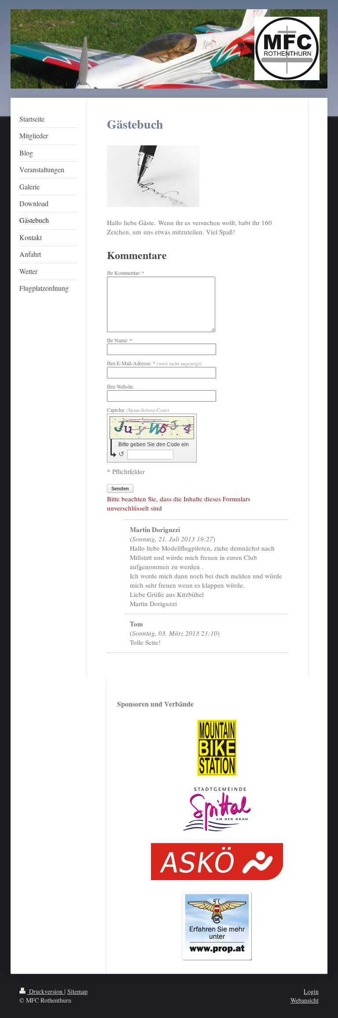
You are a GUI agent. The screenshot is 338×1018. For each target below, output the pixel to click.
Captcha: (138, 409)
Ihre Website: (120, 386)
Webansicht (304, 1000)
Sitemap (77, 991)
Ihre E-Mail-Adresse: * (154, 362)
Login (311, 991)
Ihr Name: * (119, 340)
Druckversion (45, 991)
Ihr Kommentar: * (125, 272)
